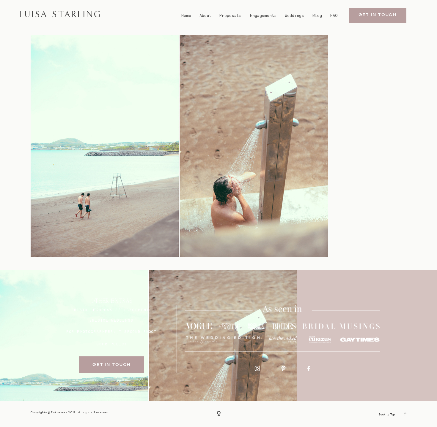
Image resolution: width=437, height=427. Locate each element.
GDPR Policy (111, 344)
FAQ (334, 15)
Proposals (230, 15)
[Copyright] (218, 414)
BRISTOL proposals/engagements (111, 310)
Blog (317, 15)
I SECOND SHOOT (138, 332)
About (205, 15)
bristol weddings (111, 320)
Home (186, 15)
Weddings (294, 15)
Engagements (263, 15)
